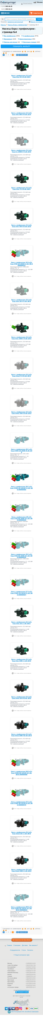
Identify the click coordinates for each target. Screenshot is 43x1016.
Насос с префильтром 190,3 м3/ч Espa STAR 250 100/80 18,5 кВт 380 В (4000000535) (21, 556)
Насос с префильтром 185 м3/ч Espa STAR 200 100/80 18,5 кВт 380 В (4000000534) (21, 518)
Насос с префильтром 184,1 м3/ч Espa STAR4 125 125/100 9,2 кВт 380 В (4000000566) (21, 488)
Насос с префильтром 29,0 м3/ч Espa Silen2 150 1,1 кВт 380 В (21, 833)
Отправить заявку (23, 992)
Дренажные (8, 39)
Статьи (24, 950)
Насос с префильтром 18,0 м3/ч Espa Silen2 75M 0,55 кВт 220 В (21, 412)
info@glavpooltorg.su (23, 990)
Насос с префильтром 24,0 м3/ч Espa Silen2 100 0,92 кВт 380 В (21, 697)
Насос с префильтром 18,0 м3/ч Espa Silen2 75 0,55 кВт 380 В (21, 375)
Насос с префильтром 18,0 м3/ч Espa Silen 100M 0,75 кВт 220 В (21, 337)
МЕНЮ (7, 13)
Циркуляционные (25, 39)
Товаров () (37, 13)
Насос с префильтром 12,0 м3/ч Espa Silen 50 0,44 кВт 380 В (21, 76)
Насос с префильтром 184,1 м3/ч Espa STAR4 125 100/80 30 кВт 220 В (21, 450)
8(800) (6, 9)
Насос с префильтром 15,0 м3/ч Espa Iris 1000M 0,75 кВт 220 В (21, 151)
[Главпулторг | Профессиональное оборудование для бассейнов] (8, 3)
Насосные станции (29, 42)
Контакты (30, 950)
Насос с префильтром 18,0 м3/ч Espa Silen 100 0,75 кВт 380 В (21, 300)
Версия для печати (36, 22)
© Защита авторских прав (21, 955)
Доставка (25, 945)
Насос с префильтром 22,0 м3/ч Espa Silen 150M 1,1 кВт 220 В (21, 660)
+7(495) (6, 6)
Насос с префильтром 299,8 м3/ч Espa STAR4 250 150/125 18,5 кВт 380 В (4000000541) (21, 908)
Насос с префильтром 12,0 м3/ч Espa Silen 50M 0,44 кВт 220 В (21, 113)
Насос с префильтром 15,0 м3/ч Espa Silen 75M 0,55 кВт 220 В (21, 225)
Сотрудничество (15, 950)
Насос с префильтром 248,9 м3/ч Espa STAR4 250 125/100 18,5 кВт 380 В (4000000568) (21, 773)
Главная (9, 945)
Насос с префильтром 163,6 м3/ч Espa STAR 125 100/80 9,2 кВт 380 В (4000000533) (21, 264)
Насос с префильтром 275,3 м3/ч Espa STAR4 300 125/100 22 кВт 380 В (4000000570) (21, 803)
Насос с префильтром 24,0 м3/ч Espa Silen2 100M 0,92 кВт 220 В (21, 734)
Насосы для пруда (10, 42)
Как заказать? (33, 945)
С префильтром (28, 36)
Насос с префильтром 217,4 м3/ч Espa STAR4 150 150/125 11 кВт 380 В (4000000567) (21, 593)
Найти (39, 19)
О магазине (17, 945)
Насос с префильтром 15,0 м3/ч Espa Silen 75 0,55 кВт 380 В (21, 188)
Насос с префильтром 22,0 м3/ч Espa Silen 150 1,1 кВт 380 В (21, 622)
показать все (23, 55)
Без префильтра (10, 36)
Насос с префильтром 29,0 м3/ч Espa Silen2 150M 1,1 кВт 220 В (21, 870)
